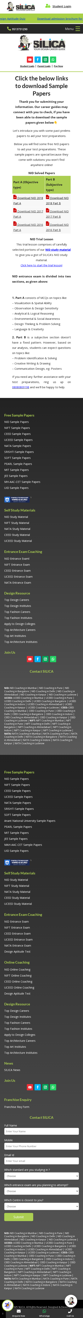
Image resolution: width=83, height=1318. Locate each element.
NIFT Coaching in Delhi (37, 723)
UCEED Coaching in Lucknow (43, 707)
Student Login (62, 6)
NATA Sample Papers (17, 446)
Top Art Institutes (15, 636)
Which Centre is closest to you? (23, 1200)
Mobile (8, 1140)
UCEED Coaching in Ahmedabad (44, 704)
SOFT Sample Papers (17, 458)
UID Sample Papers (16, 488)
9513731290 (19, 29)
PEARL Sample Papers (18, 464)
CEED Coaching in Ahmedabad (20, 717)
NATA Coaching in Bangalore (41, 736)
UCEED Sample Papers (18, 440)
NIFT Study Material (16, 523)
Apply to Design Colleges (19, 624)
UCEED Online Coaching (19, 987)
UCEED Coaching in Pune (59, 698)
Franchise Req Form (16, 1107)
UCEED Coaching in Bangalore (50, 701)
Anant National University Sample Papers (29, 821)
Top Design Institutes (17, 606)
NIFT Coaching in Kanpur (27, 730)
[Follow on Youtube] (30, 59)
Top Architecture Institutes (20, 642)
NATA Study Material (17, 529)
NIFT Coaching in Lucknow (57, 730)
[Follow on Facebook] (38, 59)
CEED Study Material (17, 535)
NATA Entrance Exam (17, 582)
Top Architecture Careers (20, 630)
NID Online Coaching (17, 969)
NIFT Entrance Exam (17, 564)
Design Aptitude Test (17, 951)
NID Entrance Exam (16, 921)
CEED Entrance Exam (17, 570)
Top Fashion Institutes (18, 618)
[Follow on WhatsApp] (53, 59)
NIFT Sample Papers (17, 428)
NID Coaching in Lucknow (62, 694)
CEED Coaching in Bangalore (27, 714)
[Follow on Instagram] (45, 59)
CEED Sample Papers (17, 434)
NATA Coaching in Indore (36, 740)
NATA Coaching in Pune (56, 733)
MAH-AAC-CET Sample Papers (23, 845)
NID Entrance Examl (16, 558)
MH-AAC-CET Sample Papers (22, 482)
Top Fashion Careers (17, 612)
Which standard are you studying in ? (27, 1170)
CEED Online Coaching (18, 981)
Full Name (10, 1125)
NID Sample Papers (16, 422)
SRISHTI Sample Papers (19, 452)
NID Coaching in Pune (51, 688)
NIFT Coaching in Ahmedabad (34, 727)
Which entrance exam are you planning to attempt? (36, 1185)
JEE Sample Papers (16, 476)
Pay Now (58, 66)
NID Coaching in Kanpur (33, 694)
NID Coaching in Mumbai (23, 688)
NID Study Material (16, 517)
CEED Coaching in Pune (41, 710)
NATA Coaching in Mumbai (26, 733)
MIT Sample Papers (16, 470)
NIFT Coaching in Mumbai (50, 720)
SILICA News (12, 1070)
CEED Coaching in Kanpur (53, 717)
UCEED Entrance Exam (18, 576)
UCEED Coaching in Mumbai (28, 698)
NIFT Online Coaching (17, 975)
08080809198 (20, 387)
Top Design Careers (16, 600)
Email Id (9, 1155)
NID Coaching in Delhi (43, 691)
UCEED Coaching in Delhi (17, 701)
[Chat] (71, 1301)
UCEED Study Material (18, 541)
